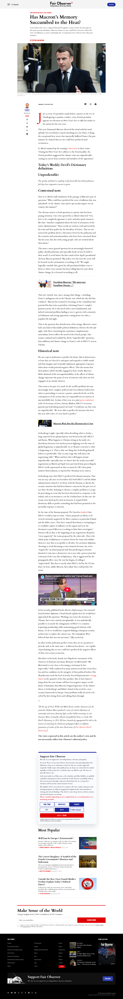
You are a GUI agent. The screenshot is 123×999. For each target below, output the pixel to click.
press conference (87, 400)
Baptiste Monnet (45, 871)
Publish (60, 959)
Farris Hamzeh (44, 847)
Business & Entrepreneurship (14, 950)
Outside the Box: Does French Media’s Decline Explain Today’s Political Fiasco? (57, 882)
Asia (35, 956)
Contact (61, 963)
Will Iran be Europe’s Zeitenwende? (55, 838)
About (60, 956)
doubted (84, 512)
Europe (36, 946)
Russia (60, 943)
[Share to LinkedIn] (27, 126)
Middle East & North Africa (41, 950)
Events (60, 946)
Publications (62, 950)
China (35, 966)
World (8, 966)
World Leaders (11, 963)
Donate (108, 978)
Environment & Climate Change (15, 959)
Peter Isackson (38, 40)
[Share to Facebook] (27, 119)
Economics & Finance (13, 946)
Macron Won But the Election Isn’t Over (73, 423)
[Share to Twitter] (27, 123)
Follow (27, 110)
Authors (61, 953)
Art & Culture (10, 953)
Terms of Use (26, 926)
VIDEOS (78, 951)
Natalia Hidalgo (56, 847)
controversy (72, 148)
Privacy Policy (100, 925)
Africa (35, 953)
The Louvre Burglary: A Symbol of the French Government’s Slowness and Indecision (57, 859)
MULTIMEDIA (80, 943)
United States (37, 959)
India (35, 963)
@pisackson (27, 113)
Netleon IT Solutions (111, 995)
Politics (9, 943)
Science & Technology (13, 956)
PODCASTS (79, 960)
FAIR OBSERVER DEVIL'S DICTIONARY (41, 13)
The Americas (37, 943)
